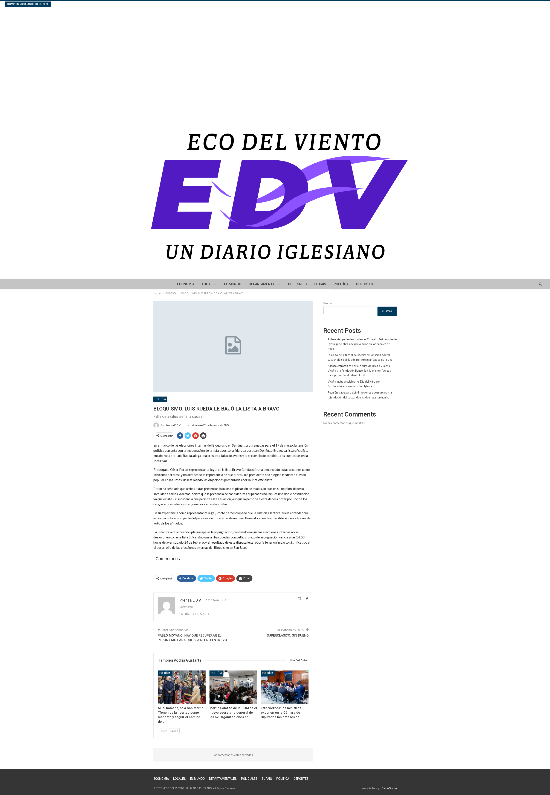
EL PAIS (320, 284)
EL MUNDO (232, 284)
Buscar (328, 303)
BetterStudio (389, 788)
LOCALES (209, 284)
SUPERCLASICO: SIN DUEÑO (288, 635)
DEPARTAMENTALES (265, 284)
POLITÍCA (341, 284)
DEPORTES (364, 284)
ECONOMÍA (185, 284)
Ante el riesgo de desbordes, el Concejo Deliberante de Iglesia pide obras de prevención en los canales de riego (362, 343)
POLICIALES (297, 284)
